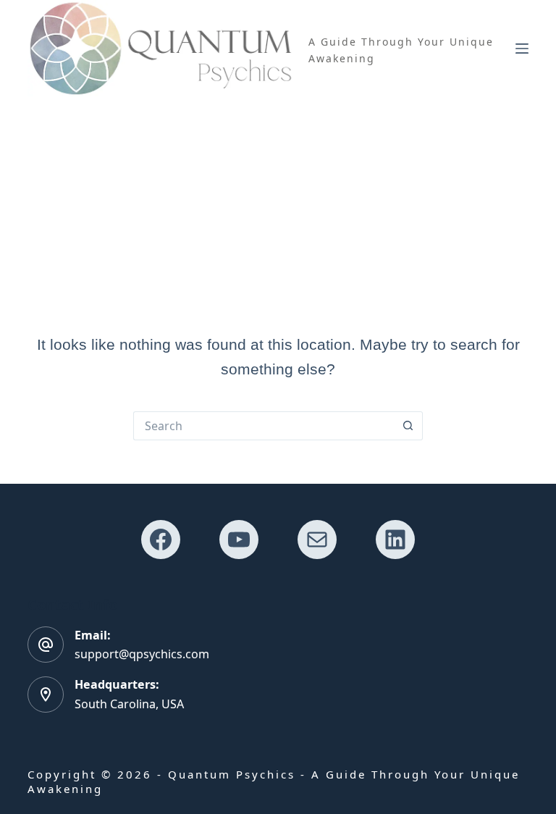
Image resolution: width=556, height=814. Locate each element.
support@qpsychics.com (142, 654)
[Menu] (521, 48)
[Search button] (408, 425)
